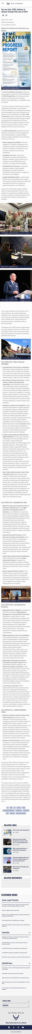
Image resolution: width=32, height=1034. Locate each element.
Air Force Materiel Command (8, 810)
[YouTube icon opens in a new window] (23, 1027)
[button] (3, 3)
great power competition (20, 813)
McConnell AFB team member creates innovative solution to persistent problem (15, 943)
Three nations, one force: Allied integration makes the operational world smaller (16, 968)
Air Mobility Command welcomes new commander (12, 973)
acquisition (12, 813)
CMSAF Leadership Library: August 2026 (10, 910)
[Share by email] (6, 15)
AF (14, 807)
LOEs (7, 813)
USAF (11, 807)
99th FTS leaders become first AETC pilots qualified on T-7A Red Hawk (15, 983)
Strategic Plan (18, 810)
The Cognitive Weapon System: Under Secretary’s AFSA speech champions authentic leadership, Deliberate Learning (15, 905)
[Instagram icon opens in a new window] (18, 1027)
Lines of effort (26, 810)
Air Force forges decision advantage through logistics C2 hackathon (14, 988)
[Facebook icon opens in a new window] (9, 1027)
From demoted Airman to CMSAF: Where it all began (13, 920)
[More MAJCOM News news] (29, 963)
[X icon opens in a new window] (13, 1027)
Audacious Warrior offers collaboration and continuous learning (15, 977)
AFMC (24, 807)
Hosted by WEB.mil (16, 1031)
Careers (5, 1005)
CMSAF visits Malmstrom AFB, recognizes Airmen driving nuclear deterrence (16, 925)
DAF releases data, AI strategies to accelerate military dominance (16, 957)
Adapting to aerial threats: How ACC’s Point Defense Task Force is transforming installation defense (15, 937)
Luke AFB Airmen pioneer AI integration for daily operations (14, 948)
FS (7, 807)
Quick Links (7, 1001)
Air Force (19, 807)
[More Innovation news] (29, 932)
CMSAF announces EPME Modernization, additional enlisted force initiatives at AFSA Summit (16, 915)
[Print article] (3, 15)
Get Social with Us (16, 1013)
